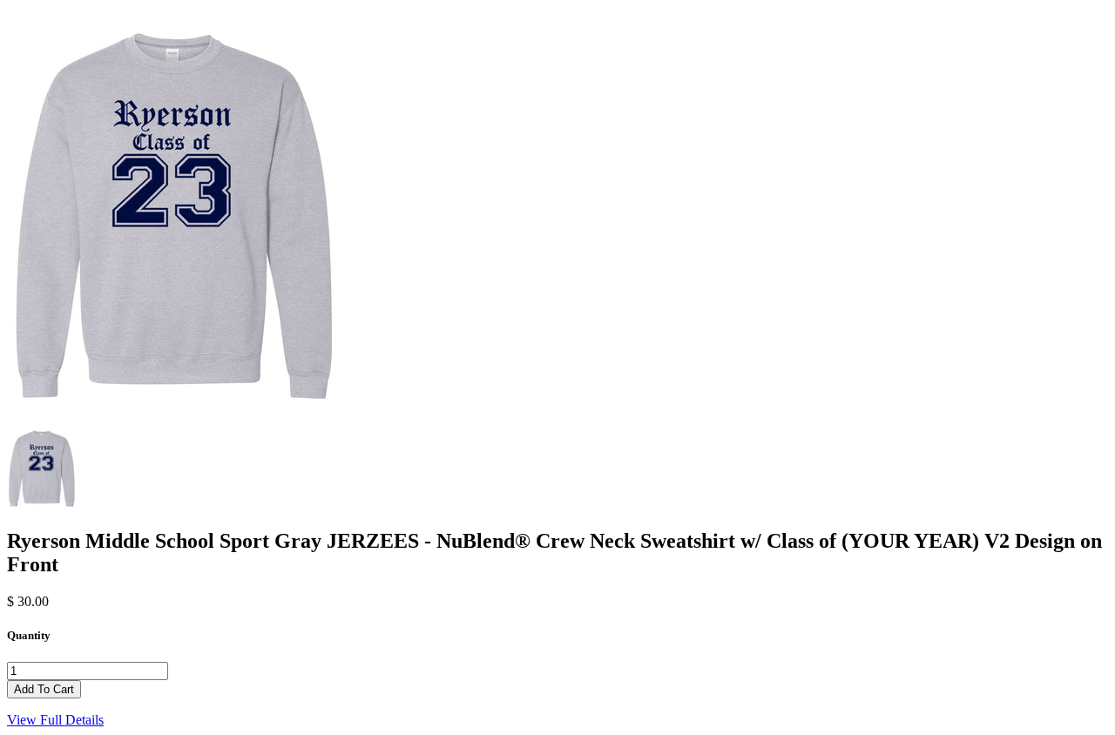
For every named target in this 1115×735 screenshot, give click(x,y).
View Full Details (55, 719)
